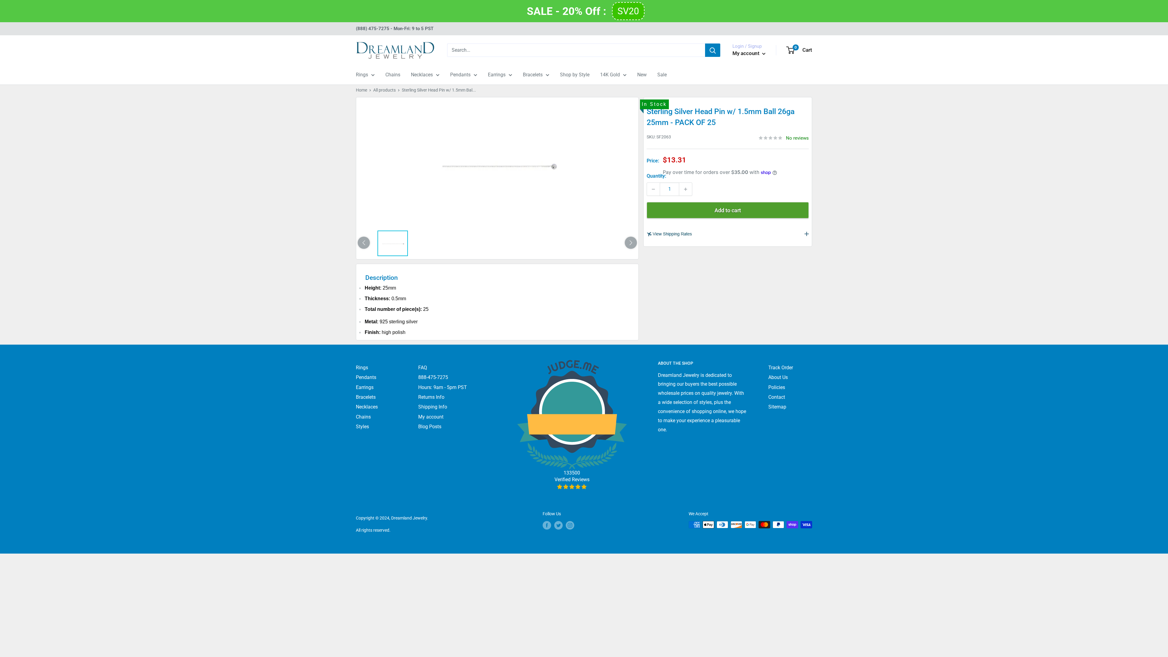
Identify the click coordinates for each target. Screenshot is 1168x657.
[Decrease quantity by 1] (653, 189)
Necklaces (422, 75)
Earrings (497, 75)
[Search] (712, 50)
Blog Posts (429, 426)
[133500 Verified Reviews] (572, 487)
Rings (362, 75)
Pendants (460, 75)
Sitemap (777, 407)
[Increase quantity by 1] (685, 189)
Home (361, 90)
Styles (362, 426)
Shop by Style (574, 75)
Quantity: (656, 176)
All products (384, 90)
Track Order (780, 367)
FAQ (422, 367)
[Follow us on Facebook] (547, 525)
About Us (778, 377)
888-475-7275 (433, 377)
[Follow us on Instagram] (570, 525)
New (642, 75)
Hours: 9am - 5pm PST (442, 387)
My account (746, 53)
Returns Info (431, 397)
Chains (392, 75)
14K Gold (610, 75)
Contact (776, 397)
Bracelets (533, 75)
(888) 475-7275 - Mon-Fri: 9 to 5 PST (394, 28)
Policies (776, 387)
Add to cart (727, 210)
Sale (662, 75)
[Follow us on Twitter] (558, 525)
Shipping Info (432, 407)
